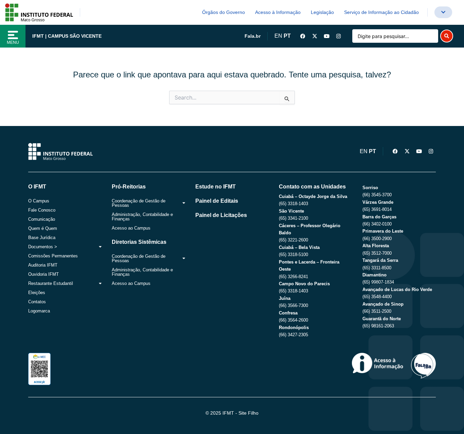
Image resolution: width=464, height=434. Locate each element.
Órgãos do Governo (223, 12)
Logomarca (39, 310)
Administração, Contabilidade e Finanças (142, 216)
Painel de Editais (216, 201)
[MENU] (13, 35)
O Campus (38, 200)
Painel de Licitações (221, 215)
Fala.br (253, 36)
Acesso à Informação (278, 12)
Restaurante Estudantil (50, 283)
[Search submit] (446, 36)
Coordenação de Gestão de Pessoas (138, 203)
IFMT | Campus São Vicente (67, 36)
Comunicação (41, 219)
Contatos (37, 301)
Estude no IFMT (215, 186)
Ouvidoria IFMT (43, 274)
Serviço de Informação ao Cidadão (381, 12)
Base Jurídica (41, 237)
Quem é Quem (42, 228)
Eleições (36, 292)
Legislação (322, 12)
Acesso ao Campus (131, 228)
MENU (13, 42)
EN (278, 36)
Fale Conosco (41, 210)
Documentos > (42, 246)
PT (287, 36)
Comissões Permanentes (53, 255)
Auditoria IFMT (42, 265)
